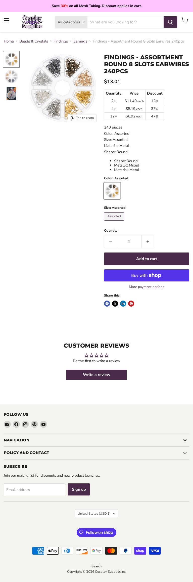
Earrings (80, 41)
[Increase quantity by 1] (147, 241)
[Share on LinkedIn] (123, 304)
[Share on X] (115, 304)
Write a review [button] (96, 375)
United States (94, 513)
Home (9, 41)
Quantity (110, 231)
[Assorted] (114, 221)
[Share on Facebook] (107, 304)
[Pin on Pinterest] (131, 304)
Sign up (79, 489)
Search (96, 566)
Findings (61, 41)
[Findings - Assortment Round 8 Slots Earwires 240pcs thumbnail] (11, 76)
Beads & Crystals (33, 41)
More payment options (146, 287)
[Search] (170, 22)
